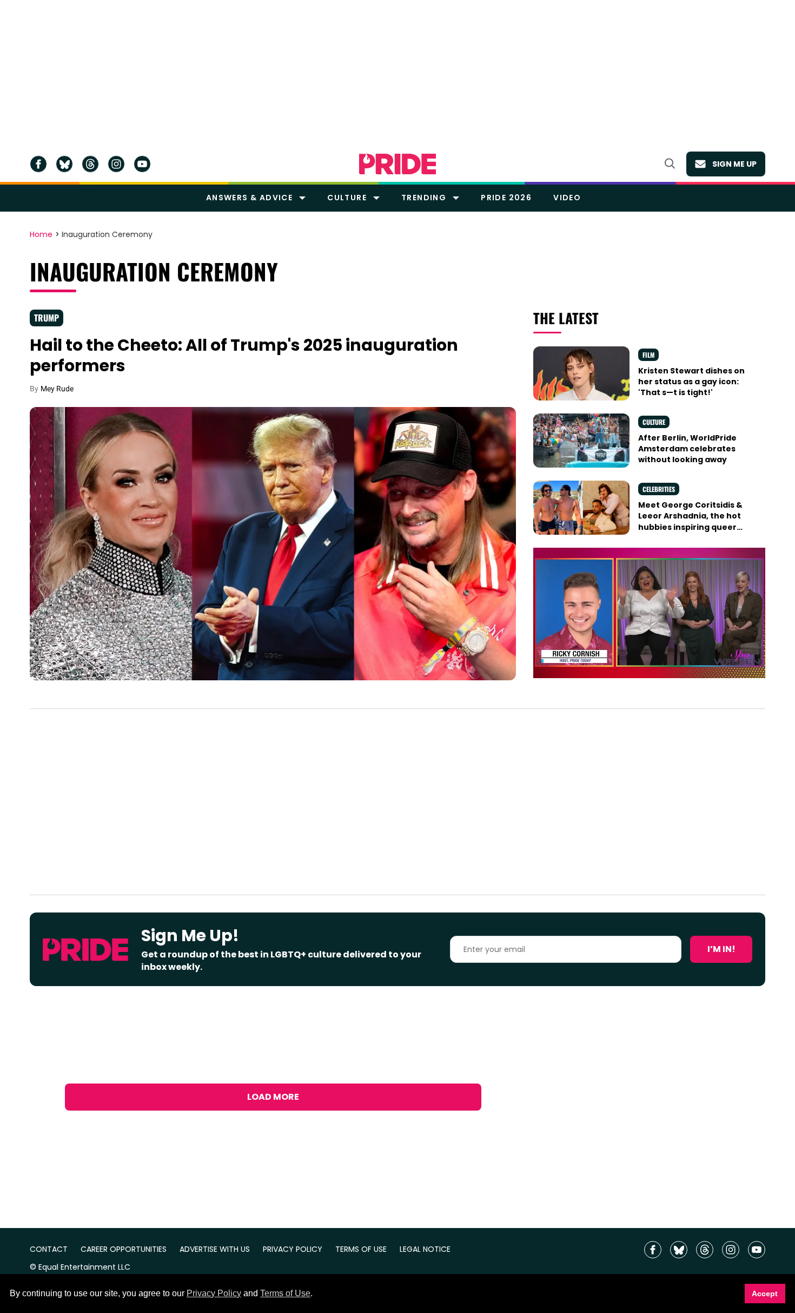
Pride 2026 (506, 197)
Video (567, 197)
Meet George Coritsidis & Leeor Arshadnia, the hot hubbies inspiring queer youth (690, 521)
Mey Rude (57, 388)
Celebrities (658, 489)
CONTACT (49, 1249)
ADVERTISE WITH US (215, 1249)
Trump (46, 317)
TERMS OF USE (361, 1249)
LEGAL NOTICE (425, 1249)
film (648, 354)
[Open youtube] (142, 164)
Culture (347, 197)
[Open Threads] (90, 164)
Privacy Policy (214, 1293)
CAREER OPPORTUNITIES (124, 1249)
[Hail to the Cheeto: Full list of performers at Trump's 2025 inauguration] (273, 542)
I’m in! (721, 949)
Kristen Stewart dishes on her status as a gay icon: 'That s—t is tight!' (691, 381)
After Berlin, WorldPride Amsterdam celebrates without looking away (687, 448)
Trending (423, 197)
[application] (649, 613)
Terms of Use (285, 1293)
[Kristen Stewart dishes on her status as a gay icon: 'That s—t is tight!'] (581, 372)
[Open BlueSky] (64, 164)
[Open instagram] (116, 164)
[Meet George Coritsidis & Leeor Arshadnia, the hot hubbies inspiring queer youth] (581, 507)
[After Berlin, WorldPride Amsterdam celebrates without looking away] (581, 440)
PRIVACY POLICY (292, 1249)
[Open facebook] (38, 164)
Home (41, 235)
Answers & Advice (249, 197)
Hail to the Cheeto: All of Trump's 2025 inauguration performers (244, 355)
